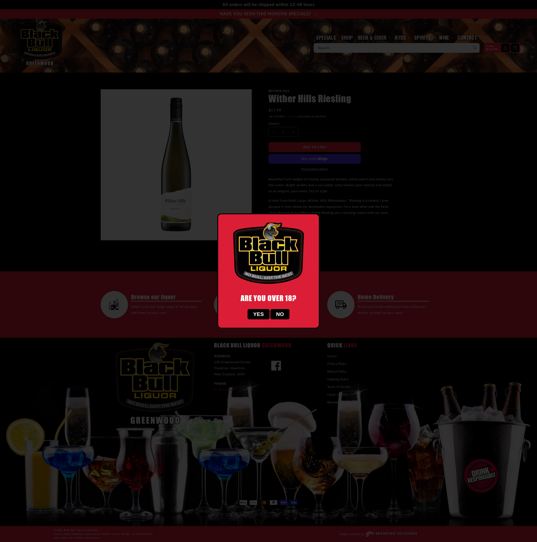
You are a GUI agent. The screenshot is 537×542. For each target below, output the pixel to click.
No (280, 314)
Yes (258, 314)
